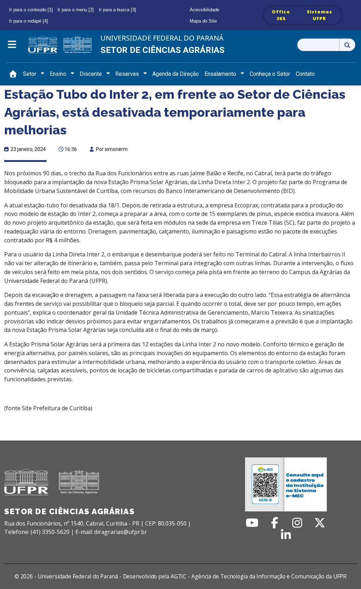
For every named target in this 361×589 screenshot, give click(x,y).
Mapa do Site (203, 21)
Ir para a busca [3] (117, 9)
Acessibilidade (204, 9)
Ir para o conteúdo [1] (31, 9)
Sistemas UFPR (319, 15)
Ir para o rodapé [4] (28, 21)
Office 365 (281, 15)
